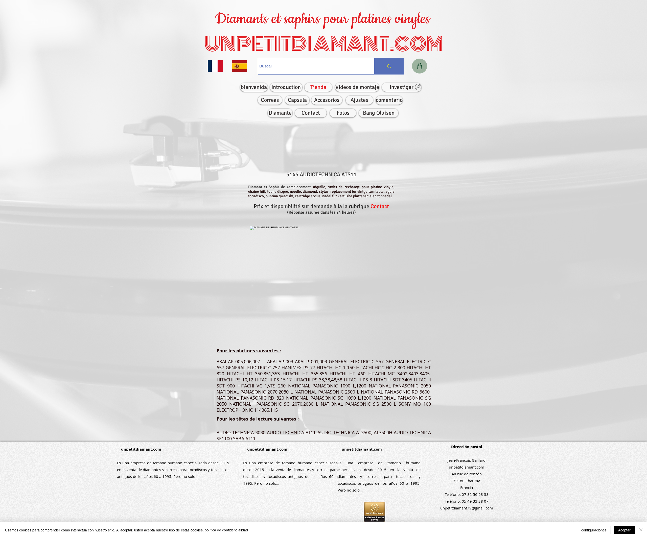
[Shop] (419, 66)
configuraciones (594, 529)
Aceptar (624, 529)
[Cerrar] (641, 530)
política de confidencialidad (226, 529)
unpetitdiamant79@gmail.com (466, 507)
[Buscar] (388, 66)
